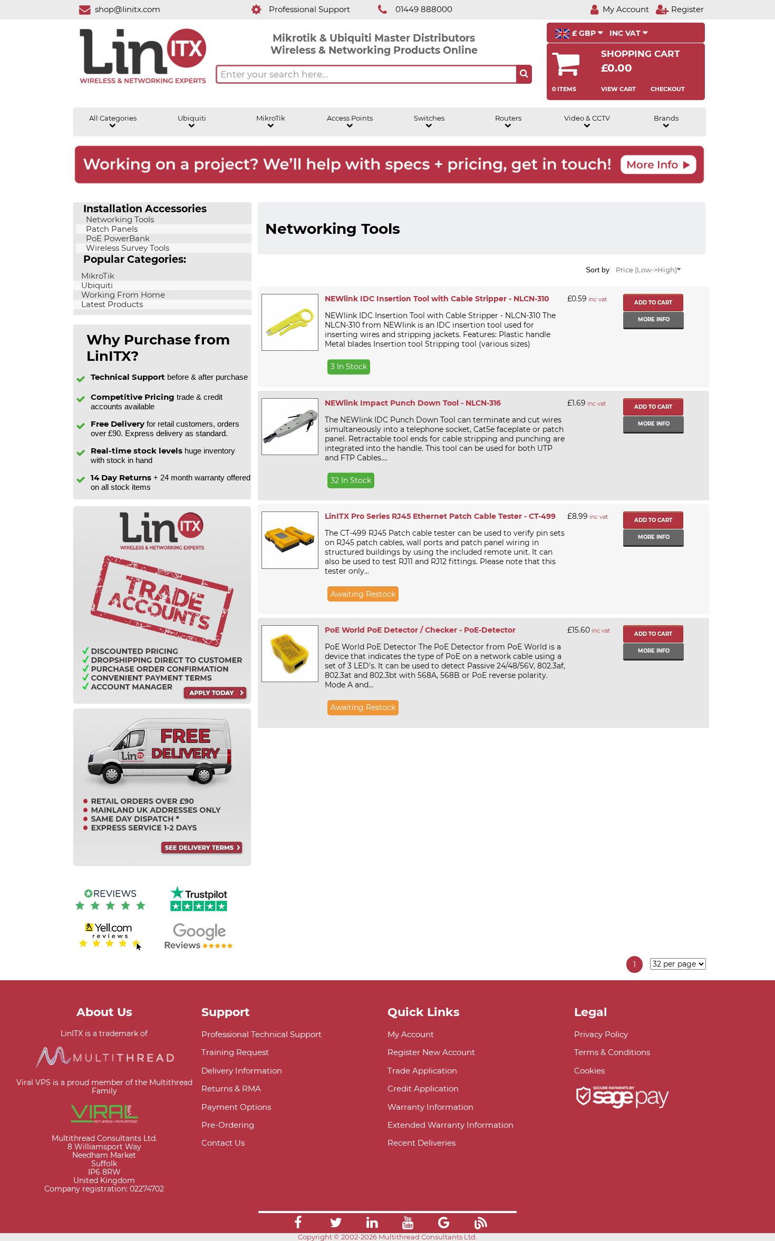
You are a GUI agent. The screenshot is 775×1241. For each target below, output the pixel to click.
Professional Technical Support (261, 1034)
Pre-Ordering (227, 1125)
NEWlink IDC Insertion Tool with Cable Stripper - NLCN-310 (437, 298)
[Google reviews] (199, 949)
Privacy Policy (601, 1034)
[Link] (298, 1224)
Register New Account (431, 1052)
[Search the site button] (524, 74)
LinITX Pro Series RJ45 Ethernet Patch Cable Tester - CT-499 (440, 516)
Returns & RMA (231, 1089)
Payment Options (236, 1107)
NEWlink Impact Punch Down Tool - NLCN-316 (413, 403)
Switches (429, 118)
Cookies (589, 1071)
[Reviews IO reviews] (110, 913)
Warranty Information (430, 1107)
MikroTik (270, 118)
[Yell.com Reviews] (110, 949)
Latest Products (111, 304)
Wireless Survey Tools (126, 248)
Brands (666, 118)
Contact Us (223, 1143)
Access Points (350, 118)
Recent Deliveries (422, 1143)
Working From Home (122, 295)
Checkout (668, 89)
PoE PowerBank (117, 238)
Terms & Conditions (612, 1052)
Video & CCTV (587, 118)
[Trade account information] (162, 701)
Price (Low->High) (646, 270)
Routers (508, 118)
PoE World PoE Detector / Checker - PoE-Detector (420, 630)
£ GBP (584, 33)
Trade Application (422, 1071)
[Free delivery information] (162, 864)
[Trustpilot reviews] (199, 913)
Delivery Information (241, 1071)
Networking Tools (119, 219)
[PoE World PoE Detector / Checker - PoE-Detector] (289, 653)
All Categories (113, 118)
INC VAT (626, 33)
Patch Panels (111, 229)
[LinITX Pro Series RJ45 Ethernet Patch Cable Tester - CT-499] (289, 539)
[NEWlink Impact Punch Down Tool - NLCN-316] (289, 426)
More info (654, 319)
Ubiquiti (192, 118)
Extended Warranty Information (451, 1125)
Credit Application (423, 1089)
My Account (411, 1034)
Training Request (235, 1052)
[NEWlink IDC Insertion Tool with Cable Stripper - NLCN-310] (289, 322)
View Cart (618, 89)
